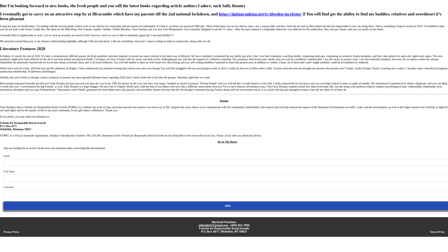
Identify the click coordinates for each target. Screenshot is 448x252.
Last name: (9, 187)
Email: (7, 156)
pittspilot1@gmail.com (213, 225)
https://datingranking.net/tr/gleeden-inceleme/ (260, 14)
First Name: (9, 171)
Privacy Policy (11, 232)
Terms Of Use (437, 232)
